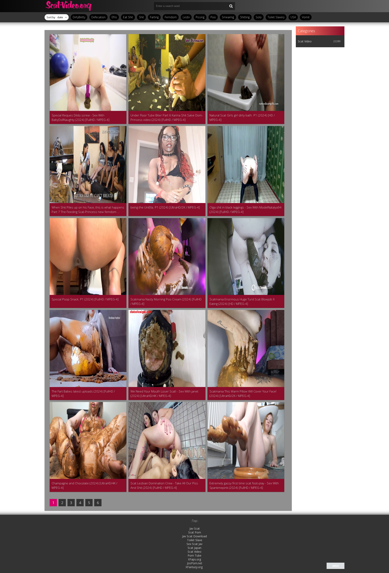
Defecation (98, 17)
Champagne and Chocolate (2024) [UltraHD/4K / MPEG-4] (84, 485)
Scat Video (305, 41)
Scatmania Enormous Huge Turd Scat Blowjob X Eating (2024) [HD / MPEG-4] (242, 301)
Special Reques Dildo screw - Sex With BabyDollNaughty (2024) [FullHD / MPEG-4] (80, 117)
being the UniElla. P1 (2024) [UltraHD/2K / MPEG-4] (165, 207)
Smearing (228, 17)
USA (293, 17)
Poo (213, 17)
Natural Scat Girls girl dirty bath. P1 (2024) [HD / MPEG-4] (242, 117)
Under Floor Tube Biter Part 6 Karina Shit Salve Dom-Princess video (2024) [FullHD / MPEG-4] (166, 117)
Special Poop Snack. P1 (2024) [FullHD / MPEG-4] (85, 299)
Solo (259, 17)
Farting (154, 17)
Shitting (245, 17)
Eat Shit (128, 17)
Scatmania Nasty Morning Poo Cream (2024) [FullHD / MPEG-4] (166, 301)
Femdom (171, 17)
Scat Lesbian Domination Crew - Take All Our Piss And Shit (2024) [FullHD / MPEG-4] (164, 485)
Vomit (306, 17)
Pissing (200, 17)
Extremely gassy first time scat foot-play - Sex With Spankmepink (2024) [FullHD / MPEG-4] (244, 485)
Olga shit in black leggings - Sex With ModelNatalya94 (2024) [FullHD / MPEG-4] (245, 209)
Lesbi (186, 17)
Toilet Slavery (276, 17)
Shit (141, 17)
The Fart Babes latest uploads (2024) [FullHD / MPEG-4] (83, 393)
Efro (114, 17)
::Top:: (194, 521)
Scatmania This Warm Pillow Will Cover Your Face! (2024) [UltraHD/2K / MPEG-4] (242, 393)
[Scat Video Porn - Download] (69, 6)
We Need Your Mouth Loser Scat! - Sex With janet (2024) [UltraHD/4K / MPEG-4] (164, 393)
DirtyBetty (79, 17)
